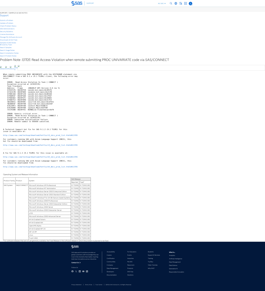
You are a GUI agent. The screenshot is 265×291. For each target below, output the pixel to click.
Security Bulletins (6, 32)
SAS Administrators (7, 29)
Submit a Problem (6, 20)
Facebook (72, 271)
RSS (87, 271)
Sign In (190, 3)
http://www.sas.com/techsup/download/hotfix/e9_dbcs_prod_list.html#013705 (40, 167)
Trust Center (98, 284)
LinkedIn (80, 271)
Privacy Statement (76, 284)
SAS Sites (185, 3)
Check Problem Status (8, 26)
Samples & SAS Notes (8, 43)
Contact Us (180, 3)
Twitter (76, 271)
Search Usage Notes (7, 50)
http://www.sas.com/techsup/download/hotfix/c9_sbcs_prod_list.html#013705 (40, 135)
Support (4, 15)
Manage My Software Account (11, 37)
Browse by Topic (6, 45)
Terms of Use (88, 284)
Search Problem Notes (8, 56)
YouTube (83, 271)
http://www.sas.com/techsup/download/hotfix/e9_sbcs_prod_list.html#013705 (40, 157)
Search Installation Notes (9, 53)
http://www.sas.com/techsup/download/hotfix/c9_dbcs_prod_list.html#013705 (40, 145)
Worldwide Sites (176, 3)
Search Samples (6, 47)
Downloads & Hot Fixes (8, 40)
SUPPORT (90, 3)
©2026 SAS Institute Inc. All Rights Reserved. (118, 284)
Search (171, 3)
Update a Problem (6, 23)
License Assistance (7, 34)
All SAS (161, 3)
